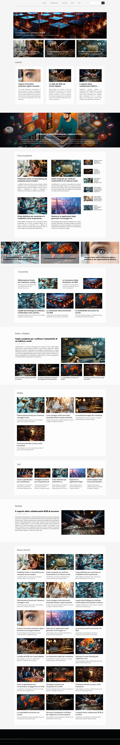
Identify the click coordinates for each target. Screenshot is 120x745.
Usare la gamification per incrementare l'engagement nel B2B (24, 483)
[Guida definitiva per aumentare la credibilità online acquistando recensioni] (32, 205)
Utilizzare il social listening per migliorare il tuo (60, 134)
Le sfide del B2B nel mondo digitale (57, 53)
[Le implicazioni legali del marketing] (60, 253)
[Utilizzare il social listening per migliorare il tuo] (88, 162)
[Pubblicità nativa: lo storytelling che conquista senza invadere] (32, 168)
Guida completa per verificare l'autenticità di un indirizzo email (91, 53)
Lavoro (44, 3)
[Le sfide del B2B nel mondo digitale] (60, 75)
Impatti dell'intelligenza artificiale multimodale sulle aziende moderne (31, 313)
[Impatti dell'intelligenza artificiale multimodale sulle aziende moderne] (88, 207)
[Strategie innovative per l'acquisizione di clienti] (42, 473)
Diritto (72, 3)
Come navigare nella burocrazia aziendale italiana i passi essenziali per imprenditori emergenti (98, 200)
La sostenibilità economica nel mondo (87, 312)
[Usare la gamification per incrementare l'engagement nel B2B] (25, 473)
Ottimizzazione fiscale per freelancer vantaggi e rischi (97, 180)
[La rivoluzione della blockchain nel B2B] (60, 25)
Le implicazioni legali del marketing (60, 258)
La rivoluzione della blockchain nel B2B (30, 33)
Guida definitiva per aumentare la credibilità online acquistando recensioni (31, 218)
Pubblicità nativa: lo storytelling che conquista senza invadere (27, 53)
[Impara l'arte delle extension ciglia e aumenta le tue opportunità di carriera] (29, 75)
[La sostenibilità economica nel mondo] (88, 300)
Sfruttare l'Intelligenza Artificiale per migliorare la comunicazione (97, 172)
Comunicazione (54, 3)
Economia (64, 3)
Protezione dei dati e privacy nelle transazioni (94, 378)
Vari (79, 3)
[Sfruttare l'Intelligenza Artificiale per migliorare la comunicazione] (88, 171)
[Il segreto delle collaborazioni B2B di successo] (90, 75)
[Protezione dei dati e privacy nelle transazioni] (94, 370)
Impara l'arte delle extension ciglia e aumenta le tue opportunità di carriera (30, 630)
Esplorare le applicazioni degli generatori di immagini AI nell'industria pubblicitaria (63, 218)
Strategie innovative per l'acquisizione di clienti (42, 482)
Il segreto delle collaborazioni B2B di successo (88, 86)
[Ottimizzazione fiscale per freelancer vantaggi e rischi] (88, 180)
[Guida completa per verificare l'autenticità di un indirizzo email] (66, 168)
